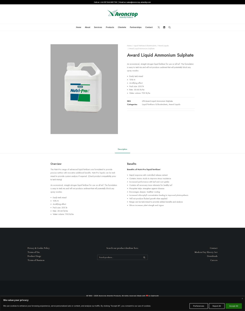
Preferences (198, 306)
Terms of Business (36, 260)
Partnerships (136, 27)
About (87, 27)
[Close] (242, 298)
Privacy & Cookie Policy (39, 248)
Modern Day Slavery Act (206, 252)
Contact (149, 27)
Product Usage (34, 256)
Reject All (217, 306)
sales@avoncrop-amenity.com (138, 2)
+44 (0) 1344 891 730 (108, 2)
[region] (122, 303)
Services (98, 27)
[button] (159, 27)
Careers (213, 260)
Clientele (122, 27)
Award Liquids (163, 45)
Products (110, 27)
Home (78, 27)
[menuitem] (78, 27)
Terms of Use (34, 252)
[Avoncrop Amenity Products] (122, 14)
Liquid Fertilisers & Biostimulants (145, 45)
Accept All (233, 306)
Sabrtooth (155, 296)
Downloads (212, 256)
